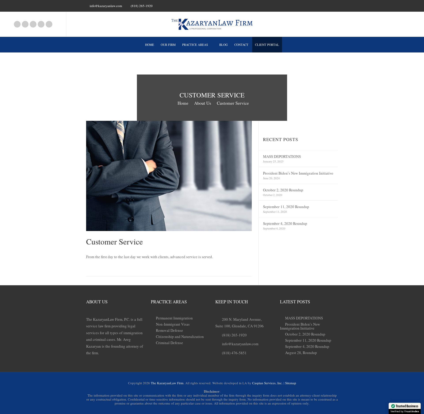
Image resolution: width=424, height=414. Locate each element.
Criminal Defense (169, 342)
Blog (223, 45)
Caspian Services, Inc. (267, 383)
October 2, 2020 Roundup (283, 189)
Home (149, 45)
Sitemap (290, 383)
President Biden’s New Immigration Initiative (298, 173)
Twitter (49, 24)
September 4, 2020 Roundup (285, 223)
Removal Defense (169, 330)
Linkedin (33, 24)
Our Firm (168, 45)
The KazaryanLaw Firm (167, 383)
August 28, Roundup (301, 352)
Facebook (17, 24)
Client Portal (267, 45)
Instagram (25, 24)
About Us (202, 103)
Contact (241, 45)
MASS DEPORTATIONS (282, 156)
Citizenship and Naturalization (180, 336)
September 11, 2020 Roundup (286, 206)
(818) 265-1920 (234, 335)
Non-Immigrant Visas (173, 324)
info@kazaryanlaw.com (106, 6)
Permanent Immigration (174, 318)
